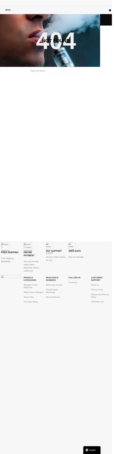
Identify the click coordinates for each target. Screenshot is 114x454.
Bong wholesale (53, 297)
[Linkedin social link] (59, 3)
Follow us (74, 277)
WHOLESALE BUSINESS (52, 278)
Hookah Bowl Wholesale (52, 290)
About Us (95, 285)
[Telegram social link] (63, 3)
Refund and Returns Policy (100, 295)
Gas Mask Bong (31, 302)
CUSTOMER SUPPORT (96, 278)
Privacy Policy (97, 289)
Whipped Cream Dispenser (31, 286)
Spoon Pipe (29, 297)
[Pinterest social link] (56, 3)
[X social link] (52, 3)
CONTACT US (97, 302)
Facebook (73, 282)
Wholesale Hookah (54, 285)
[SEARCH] (80, 71)
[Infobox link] (11, 253)
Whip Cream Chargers (33, 292)
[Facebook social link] (49, 3)
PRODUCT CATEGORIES (30, 278)
